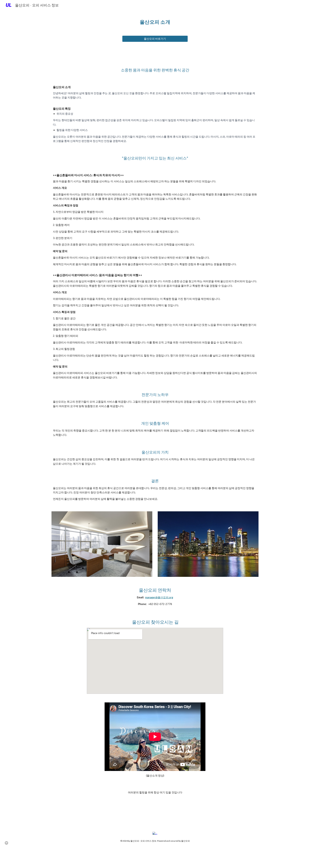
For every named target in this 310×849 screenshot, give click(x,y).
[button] (6, 842)
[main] (155, 20)
